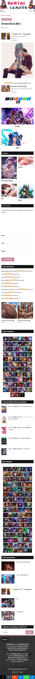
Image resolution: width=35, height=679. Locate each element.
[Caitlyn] (26, 161)
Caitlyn (20, 167)
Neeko (3, 286)
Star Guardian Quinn (7, 180)
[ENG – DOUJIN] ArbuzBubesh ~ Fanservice (19, 448)
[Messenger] (20, 98)
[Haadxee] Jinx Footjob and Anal (9, 271)
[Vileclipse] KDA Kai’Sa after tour (9, 289)
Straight (9, 15)
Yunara (3, 277)
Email (2, 243)
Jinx (10, 19)
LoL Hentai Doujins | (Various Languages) (14, 402)
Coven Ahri (4, 292)
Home (4, 15)
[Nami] (26, 191)
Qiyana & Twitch (5, 280)
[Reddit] (15, 98)
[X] (7, 98)
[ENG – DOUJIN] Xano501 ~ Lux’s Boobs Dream (20, 406)
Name (2, 235)
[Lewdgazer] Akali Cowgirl (23, 562)
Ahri (2, 198)
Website (3, 251)
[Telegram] (28, 98)
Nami (19, 200)
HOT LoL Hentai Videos (8, 557)
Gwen (2, 274)
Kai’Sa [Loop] (20, 611)
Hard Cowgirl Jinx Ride (22, 575)
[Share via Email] (17, 102)
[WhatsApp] (24, 98)
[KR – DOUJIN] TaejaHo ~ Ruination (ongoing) (20, 438)
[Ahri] (9, 190)
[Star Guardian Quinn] (9, 168)
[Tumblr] (11, 98)
